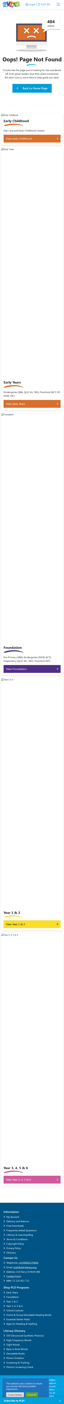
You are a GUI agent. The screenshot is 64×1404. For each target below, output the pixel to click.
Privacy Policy (13, 1248)
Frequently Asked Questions (21, 1230)
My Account (12, 1216)
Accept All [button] (31, 1394)
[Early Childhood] (32, 129)
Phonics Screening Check (19, 1367)
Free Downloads (15, 1225)
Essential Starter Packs (18, 1319)
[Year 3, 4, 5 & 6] (32, 1059)
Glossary (11, 1252)
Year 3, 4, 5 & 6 (14, 1306)
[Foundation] (32, 544)
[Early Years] (32, 279)
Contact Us (11, 1258)
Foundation (12, 1296)
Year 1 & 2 (12, 1301)
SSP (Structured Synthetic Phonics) (24, 1335)
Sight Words (13, 1344)
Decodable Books (15, 1353)
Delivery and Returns (17, 1221)
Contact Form (13, 1276)
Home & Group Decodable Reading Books (29, 1314)
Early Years (12, 1292)
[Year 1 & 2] (32, 804)
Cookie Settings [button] (15, 1394)
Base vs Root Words (17, 1349)
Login (32, 4)
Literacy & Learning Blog (19, 1234)
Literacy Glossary (14, 1331)
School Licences (14, 1310)
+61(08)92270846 (28, 1262)
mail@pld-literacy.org (25, 1267)
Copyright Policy (15, 1243)
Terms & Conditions (17, 1239)
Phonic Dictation (15, 1358)
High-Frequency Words (18, 1340)
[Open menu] (58, 4)
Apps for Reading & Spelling (21, 1323)
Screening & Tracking (17, 1362)
